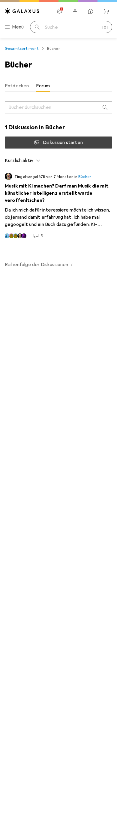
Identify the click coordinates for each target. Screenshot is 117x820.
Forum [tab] (43, 86)
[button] (72, 264)
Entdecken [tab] (17, 86)
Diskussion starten (63, 143)
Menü (18, 27)
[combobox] (22, 161)
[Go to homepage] (22, 11)
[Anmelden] (75, 11)
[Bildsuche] (105, 27)
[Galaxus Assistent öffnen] (90, 11)
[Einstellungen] (59, 11)
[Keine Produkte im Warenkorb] (106, 11)
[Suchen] (37, 27)
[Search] (105, 107)
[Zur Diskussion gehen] (58, 206)
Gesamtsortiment (22, 48)
